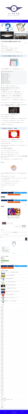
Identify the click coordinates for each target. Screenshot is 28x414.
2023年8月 (2, 355)
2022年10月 (2, 368)
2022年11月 (2, 367)
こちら (9, 252)
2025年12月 (2, 317)
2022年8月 (2, 371)
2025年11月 (2, 318)
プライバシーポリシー (14, 411)
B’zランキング (2, 259)
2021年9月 (2, 386)
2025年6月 (2, 325)
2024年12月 (2, 333)
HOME (5, 411)
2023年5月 (2, 359)
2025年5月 (2, 326)
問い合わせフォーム (23, 411)
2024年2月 (2, 347)
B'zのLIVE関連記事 (3, 398)
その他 (2, 403)
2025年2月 (2, 330)
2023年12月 (2, 349)
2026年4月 (2, 311)
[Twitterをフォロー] (20, 193)
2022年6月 (2, 374)
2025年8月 (2, 322)
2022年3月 (2, 378)
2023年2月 (2, 363)
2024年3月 (2, 345)
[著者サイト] (7, 193)
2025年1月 (2, 332)
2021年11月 (2, 383)
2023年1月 (2, 364)
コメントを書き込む (14, 232)
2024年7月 (2, 340)
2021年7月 (2, 389)
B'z (1, 396)
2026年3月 (2, 313)
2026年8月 (2, 306)
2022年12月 (2, 366)
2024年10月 (2, 336)
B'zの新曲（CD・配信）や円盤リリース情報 (6, 399)
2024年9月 (2, 337)
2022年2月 (2, 379)
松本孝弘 (2, 406)
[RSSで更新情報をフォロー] (14, 194)
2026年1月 (2, 315)
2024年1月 (2, 348)
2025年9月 (2, 321)
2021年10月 (2, 385)
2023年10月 (2, 352)
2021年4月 (2, 393)
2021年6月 (2, 390)
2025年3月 (2, 329)
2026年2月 (2, 314)
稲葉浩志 (2, 407)
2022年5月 (2, 375)
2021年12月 (2, 382)
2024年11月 (2, 334)
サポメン (2, 402)
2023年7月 (2, 356)
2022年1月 (2, 381)
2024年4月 (2, 344)
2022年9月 (2, 370)
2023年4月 (2, 360)
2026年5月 (2, 310)
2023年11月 (2, 351)
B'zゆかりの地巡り (3, 400)
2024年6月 (2, 341)
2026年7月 (2, 307)
